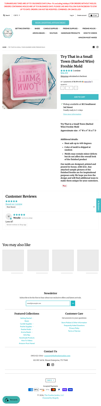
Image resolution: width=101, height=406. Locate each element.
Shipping (64, 76)
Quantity (64, 84)
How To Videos (26, 340)
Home (4, 47)
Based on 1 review (14, 204)
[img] (19, 214)
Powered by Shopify (50, 398)
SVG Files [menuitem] (53, 33)
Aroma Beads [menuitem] (39, 33)
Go (73, 303)
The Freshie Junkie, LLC (54, 395)
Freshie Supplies (26, 326)
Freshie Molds (26, 329)
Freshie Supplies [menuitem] (70, 28)
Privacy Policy (74, 328)
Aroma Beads (26, 332)
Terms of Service (74, 331)
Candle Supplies (26, 324)
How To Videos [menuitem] (90, 33)
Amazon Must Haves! (27, 343)
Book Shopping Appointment (50, 23)
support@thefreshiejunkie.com (57, 356)
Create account (81, 15)
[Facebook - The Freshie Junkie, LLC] (94, 47)
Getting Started (26, 318)
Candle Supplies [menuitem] (50, 28)
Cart (95, 15)
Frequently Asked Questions (74, 325)
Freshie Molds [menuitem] (89, 28)
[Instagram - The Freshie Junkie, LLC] (97, 47)
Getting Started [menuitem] (22, 28)
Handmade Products (26, 338)
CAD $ (16, 15)
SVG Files (26, 335)
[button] (67, 70)
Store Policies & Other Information (74, 322)
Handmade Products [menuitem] (70, 33)
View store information (72, 114)
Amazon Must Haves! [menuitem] (87, 37)
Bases (27, 321)
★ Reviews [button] (98, 205)
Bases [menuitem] (37, 28)
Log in (72, 15)
